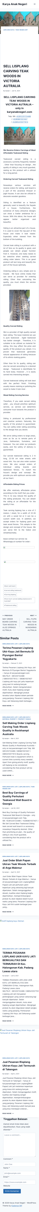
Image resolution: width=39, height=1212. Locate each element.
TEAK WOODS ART (21, 30)
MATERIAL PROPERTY (9, 719)
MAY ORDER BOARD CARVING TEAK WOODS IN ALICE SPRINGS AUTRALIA (9, 623)
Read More (8, 705)
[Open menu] (35, 4)
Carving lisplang (10, 594)
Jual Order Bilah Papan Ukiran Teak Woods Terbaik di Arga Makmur (19, 864)
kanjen (7, 91)
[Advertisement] (19, 47)
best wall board (9, 586)
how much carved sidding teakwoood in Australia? (18, 600)
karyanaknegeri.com (19, 111)
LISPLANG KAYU (8, 30)
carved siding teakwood (12, 590)
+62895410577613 (20, 122)
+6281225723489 (23, 116)
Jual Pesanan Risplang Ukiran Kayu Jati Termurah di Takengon (18, 1065)
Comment (8, 1159)
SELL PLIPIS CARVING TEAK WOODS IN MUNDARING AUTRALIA (30, 623)
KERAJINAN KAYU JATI (10, 644)
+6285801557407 (20, 119)
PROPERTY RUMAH (24, 719)
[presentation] (19, 932)
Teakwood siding (10, 605)
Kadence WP (16, 1206)
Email (6, 1177)
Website (6, 1186)
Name (6, 1168)
